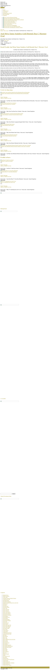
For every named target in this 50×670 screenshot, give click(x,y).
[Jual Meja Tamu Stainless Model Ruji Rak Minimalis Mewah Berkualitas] (15, 92)
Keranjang (2, 7)
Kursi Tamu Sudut (6, 627)
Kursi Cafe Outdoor (7, 612)
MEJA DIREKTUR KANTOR (9, 639)
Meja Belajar (5, 636)
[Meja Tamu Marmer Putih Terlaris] (7, 124)
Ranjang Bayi (5, 658)
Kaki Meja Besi (6, 600)
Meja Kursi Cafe (6, 642)
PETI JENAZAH (6, 656)
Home (4, 9)
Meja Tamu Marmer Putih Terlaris (7, 125)
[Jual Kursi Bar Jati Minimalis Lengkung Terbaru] (12, 27)
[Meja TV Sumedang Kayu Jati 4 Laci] (8, 181)
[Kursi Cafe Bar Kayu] (7, 24)
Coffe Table (5, 597)
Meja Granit (5, 640)
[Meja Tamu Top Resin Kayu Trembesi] (8, 103)
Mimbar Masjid (6, 653)
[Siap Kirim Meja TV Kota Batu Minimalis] (9, 170)
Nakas (4, 655)
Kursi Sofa (5, 621)
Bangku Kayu (5, 595)
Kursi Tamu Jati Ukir (7, 625)
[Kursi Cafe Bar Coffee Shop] (9, 21)
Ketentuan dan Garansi (7, 13)
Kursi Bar (5, 605)
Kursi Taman (5, 623)
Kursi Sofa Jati (6, 622)
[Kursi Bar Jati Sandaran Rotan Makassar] (11, 18)
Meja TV (4, 652)
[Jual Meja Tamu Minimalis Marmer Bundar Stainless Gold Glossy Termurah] (15, 145)
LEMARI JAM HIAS (7, 632)
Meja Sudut (5, 649)
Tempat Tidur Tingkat (7, 665)
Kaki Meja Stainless (7, 601)
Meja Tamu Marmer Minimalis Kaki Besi (8, 135)
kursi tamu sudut (6, 628)
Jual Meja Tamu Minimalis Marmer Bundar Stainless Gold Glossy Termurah (15, 146)
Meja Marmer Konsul (7, 647)
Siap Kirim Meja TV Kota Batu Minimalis (8, 171)
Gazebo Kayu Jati (6, 599)
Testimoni (5, 15)
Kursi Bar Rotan (6, 607)
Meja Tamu (6, 30)
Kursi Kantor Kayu (6, 613)
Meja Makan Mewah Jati (7, 646)
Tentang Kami (5, 10)
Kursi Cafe (5, 608)
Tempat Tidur (5, 660)
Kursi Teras (5, 629)
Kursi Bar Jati (5, 606)
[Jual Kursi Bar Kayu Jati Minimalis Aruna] (11, 26)
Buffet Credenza (6, 596)
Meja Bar (5, 635)
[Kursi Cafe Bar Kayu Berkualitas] (10, 25)
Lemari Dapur (5, 630)
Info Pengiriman (6, 14)
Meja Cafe (5, 637)
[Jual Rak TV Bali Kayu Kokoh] (7, 160)
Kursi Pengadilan (6, 619)
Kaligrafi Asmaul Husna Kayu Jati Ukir (10, 602)
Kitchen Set (5, 603)
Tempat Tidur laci (6, 663)
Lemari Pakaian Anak (7, 633)
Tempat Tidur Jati (6, 661)
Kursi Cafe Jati (6, 610)
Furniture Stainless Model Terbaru (9, 598)
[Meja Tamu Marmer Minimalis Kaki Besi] (8, 134)
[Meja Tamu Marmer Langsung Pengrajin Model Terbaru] (11, 113)
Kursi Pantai (5, 618)
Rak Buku (5, 657)
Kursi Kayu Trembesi (7, 615)
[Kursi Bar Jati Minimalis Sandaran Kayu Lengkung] (13, 19)
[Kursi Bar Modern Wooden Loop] (10, 20)
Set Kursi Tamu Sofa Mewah (8, 659)
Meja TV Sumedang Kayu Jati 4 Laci (7, 182)
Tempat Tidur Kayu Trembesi (8, 662)
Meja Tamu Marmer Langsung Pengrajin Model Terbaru (11, 114)
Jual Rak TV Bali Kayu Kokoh (6, 161)
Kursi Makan (5, 616)
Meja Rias (5, 648)
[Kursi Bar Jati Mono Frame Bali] (9, 23)
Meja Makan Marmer (7, 645)
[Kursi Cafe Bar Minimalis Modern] (10, 17)
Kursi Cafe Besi (6, 609)
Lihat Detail (2, 101)
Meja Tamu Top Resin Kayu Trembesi (7, 104)
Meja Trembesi (6, 651)
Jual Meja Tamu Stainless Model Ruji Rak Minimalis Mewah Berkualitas (14, 93)
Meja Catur (5, 638)
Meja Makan (5, 643)
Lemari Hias (5, 631)
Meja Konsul (5, 641)
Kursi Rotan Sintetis (7, 620)
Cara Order (5, 12)
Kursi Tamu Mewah (7, 626)
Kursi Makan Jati (6, 617)
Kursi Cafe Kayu (6, 611)
